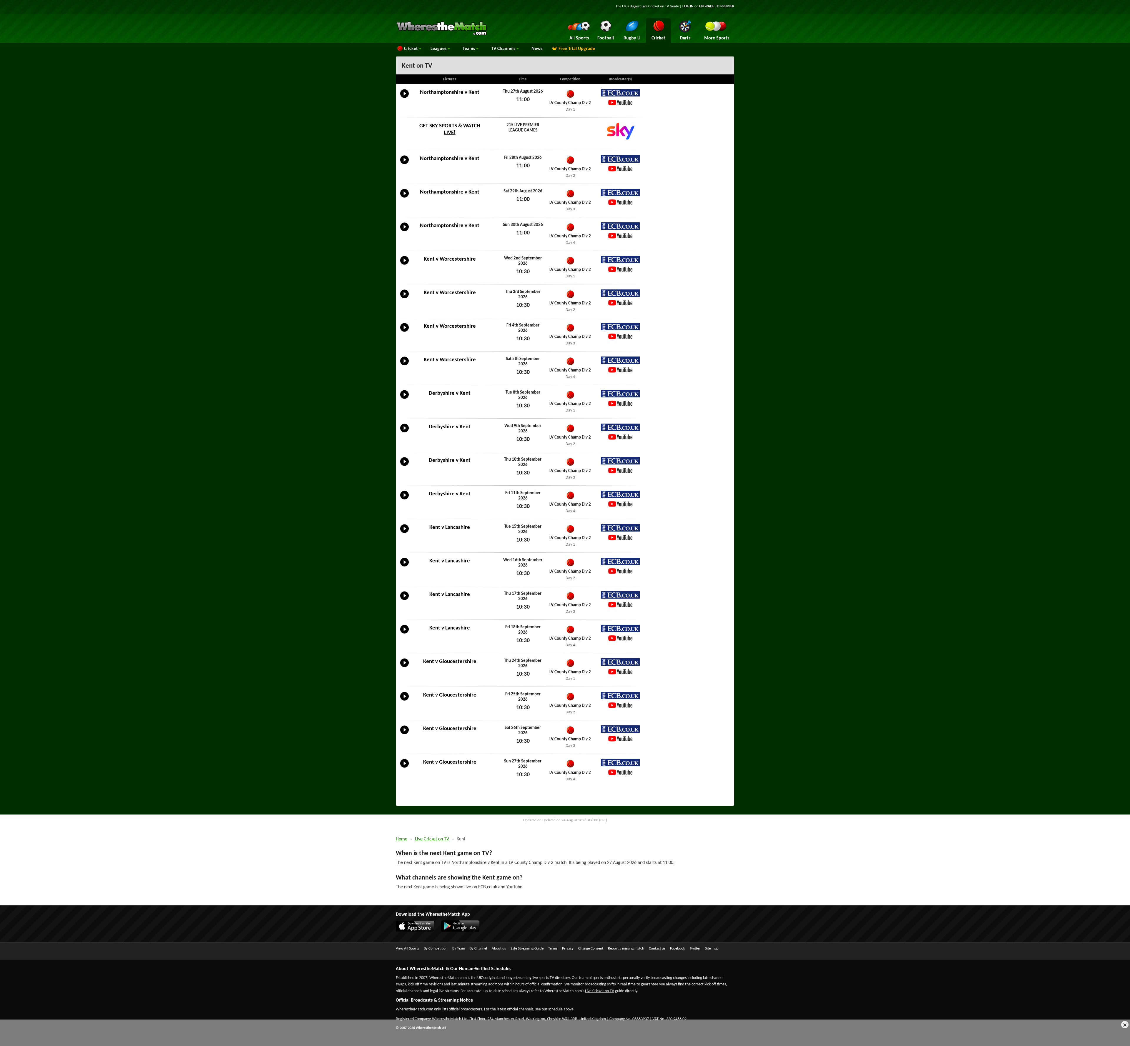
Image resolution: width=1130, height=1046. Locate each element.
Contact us (657, 948)
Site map (711, 948)
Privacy (568, 948)
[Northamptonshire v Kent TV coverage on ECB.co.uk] (620, 92)
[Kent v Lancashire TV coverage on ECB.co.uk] (620, 528)
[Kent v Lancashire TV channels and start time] (404, 533)
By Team (458, 948)
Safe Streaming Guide (527, 948)
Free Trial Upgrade (577, 48)
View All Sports (407, 948)
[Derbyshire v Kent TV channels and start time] (404, 399)
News (536, 48)
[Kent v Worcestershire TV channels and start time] (404, 265)
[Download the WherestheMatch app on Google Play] (463, 930)
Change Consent (590, 948)
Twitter (695, 948)
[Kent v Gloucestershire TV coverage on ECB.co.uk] (620, 662)
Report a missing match (626, 948)
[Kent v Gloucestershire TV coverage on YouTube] (620, 671)
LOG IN (688, 6)
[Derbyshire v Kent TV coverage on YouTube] (620, 403)
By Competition (436, 948)
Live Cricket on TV (432, 839)
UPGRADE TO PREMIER (716, 6)
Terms (552, 948)
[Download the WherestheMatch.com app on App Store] (418, 930)
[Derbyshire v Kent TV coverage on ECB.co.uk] (620, 393)
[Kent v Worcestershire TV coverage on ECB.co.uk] (620, 259)
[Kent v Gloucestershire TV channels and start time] (404, 667)
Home (401, 839)
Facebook (677, 948)
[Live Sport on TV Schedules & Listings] (441, 34)
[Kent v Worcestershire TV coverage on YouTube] (620, 269)
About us (499, 948)
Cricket (411, 48)
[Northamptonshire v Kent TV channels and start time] (404, 98)
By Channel (478, 948)
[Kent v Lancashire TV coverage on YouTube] (620, 537)
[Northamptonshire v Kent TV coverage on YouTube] (620, 102)
